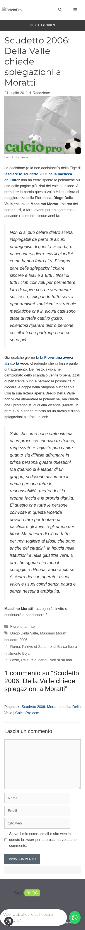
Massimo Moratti (53, 633)
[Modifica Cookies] (8, 921)
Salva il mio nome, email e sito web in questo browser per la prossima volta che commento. (42, 840)
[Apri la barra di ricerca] (60, 9)
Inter (32, 626)
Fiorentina (18, 626)
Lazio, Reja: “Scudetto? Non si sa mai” (41, 660)
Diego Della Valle (24, 633)
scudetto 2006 (15, 640)
